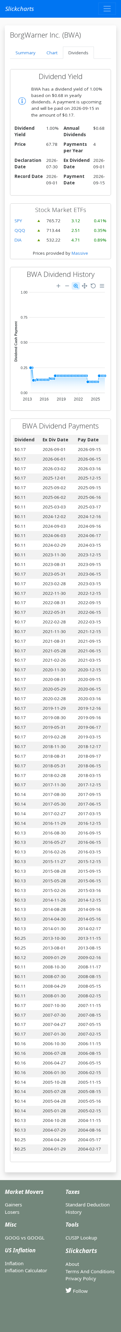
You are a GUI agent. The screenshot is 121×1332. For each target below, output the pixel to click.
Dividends (78, 53)
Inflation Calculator (26, 1270)
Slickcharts (19, 8)
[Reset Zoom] (93, 286)
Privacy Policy (81, 1278)
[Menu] (102, 286)
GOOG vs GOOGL (25, 1237)
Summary (25, 53)
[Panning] (84, 286)
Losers (12, 1212)
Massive (80, 253)
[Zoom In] (58, 286)
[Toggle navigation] (107, 9)
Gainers (13, 1204)
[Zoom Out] (67, 286)
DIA (18, 240)
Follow (80, 1291)
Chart (51, 53)
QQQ (20, 230)
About (72, 1264)
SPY (18, 221)
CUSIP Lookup (81, 1237)
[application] (60, 342)
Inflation (14, 1263)
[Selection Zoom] (76, 286)
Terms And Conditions (90, 1271)
